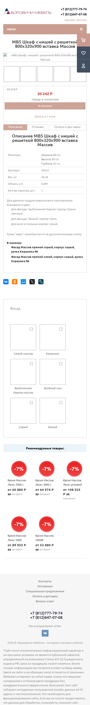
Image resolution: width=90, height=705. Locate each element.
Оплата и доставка (45, 596)
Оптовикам (45, 586)
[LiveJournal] (41, 282)
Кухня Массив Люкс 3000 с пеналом (44, 484)
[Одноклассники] (15, 282)
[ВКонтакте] (6, 282)
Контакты (45, 581)
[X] (32, 282)
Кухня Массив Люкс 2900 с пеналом (17, 484)
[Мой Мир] (24, 282)
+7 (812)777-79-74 (74, 8)
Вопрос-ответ (45, 601)
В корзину (45, 106)
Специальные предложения (45, 591)
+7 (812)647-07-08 (74, 14)
